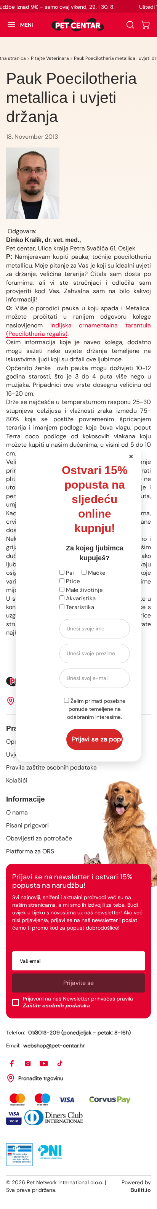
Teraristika (79, 607)
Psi (69, 573)
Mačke (96, 573)
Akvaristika (80, 598)
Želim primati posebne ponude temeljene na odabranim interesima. (96, 709)
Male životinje (83, 590)
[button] (131, 456)
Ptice (72, 581)
